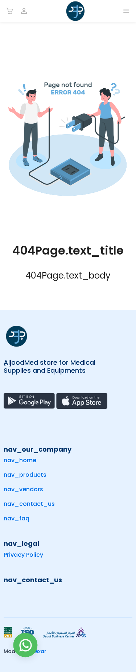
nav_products (25, 475)
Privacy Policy (23, 555)
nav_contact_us (29, 504)
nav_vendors (23, 489)
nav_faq (16, 518)
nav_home (20, 460)
